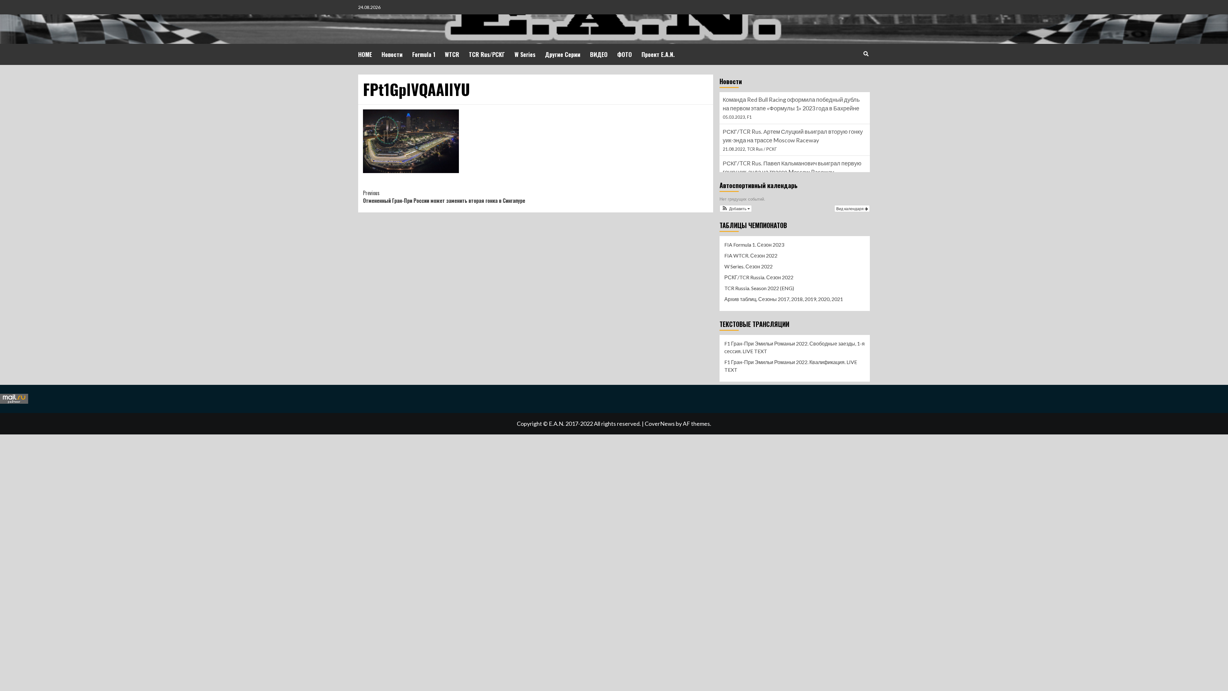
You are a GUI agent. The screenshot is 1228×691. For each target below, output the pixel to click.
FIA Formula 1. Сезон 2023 (754, 245)
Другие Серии (562, 54)
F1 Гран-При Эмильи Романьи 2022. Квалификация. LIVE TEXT (790, 366)
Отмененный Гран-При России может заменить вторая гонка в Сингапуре (444, 196)
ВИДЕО (599, 54)
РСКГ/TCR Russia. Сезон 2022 (758, 277)
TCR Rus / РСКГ (762, 149)
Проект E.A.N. (658, 54)
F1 (749, 117)
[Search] (866, 53)
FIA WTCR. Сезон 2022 (750, 255)
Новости (392, 54)
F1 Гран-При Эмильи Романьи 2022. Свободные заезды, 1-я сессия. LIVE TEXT (794, 347)
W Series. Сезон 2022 (748, 266)
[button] (736, 208)
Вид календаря (850, 208)
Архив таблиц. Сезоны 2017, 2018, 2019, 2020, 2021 (783, 299)
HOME (365, 54)
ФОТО (624, 54)
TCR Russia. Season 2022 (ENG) (759, 288)
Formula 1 (423, 54)
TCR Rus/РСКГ (487, 54)
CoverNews (660, 423)
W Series (525, 54)
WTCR (452, 54)
